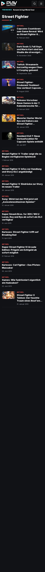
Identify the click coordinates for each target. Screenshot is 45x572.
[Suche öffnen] (34, 3)
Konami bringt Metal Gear (24, 10)
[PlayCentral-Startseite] (9, 3)
